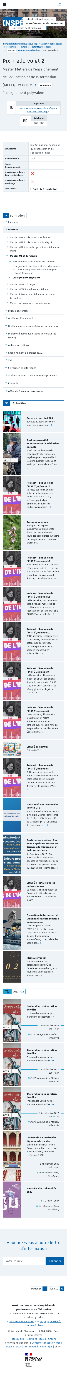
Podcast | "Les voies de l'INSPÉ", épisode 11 (40, 595)
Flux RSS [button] (53, 1288)
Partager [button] (36, 1288)
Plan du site (17, 1338)
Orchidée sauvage (37, 522)
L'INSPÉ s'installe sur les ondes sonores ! (41, 884)
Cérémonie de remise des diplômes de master (41, 1139)
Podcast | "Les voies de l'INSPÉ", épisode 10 (40, 631)
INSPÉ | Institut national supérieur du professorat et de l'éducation (32, 43)
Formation (11, 46)
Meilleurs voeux (36, 958)
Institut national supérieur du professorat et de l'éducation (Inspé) (45, 148)
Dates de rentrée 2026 (40, 418)
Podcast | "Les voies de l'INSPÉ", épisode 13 (40, 484)
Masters (23, 46)
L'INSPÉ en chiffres (38, 746)
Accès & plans (35, 1325)
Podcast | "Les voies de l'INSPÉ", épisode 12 (40, 559)
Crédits (52, 1338)
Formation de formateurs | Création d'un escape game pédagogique (43, 919)
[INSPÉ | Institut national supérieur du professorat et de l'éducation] (13, 21)
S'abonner (55, 1261)
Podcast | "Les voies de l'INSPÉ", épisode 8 (40, 709)
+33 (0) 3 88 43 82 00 (21, 1321)
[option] (33, 421)
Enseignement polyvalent (28, 50)
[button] (59, 4)
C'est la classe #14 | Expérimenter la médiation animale (43, 444)
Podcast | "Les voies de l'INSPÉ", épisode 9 (40, 670)
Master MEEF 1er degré (41, 46)
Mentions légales (36, 1338)
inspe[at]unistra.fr (50, 1321)
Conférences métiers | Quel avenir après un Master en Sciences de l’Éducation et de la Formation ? (42, 845)
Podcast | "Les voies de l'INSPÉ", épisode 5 (40, 767)
